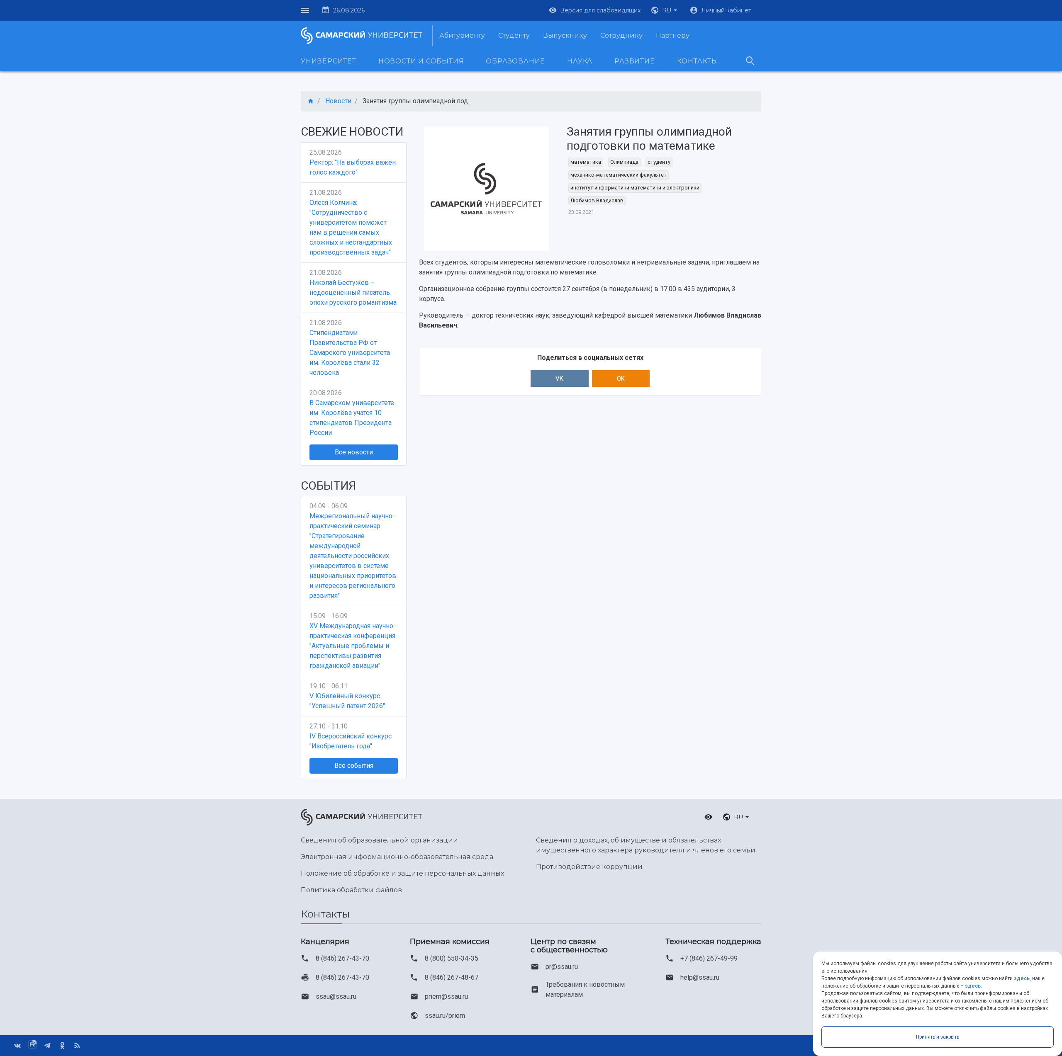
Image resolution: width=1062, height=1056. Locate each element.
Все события (353, 766)
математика (585, 162)
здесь (1022, 978)
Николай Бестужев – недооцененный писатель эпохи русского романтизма (353, 292)
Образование (515, 61)
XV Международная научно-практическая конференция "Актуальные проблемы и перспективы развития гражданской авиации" (352, 646)
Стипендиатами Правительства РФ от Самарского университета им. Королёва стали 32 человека (349, 352)
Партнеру (672, 35)
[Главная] (310, 101)
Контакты (698, 61)
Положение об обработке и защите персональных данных (402, 873)
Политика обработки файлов (351, 890)
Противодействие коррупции (589, 867)
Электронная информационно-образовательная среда (397, 857)
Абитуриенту (462, 35)
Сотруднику (621, 35)
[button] (665, 10)
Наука (579, 61)
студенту (659, 162)
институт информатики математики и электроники (634, 187)
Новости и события (421, 61)
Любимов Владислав (597, 200)
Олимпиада (624, 162)
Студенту (514, 35)
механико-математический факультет (618, 175)
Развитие (634, 61)
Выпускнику (565, 35)
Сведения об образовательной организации (379, 840)
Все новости (354, 452)
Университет (328, 61)
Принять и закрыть (937, 1037)
